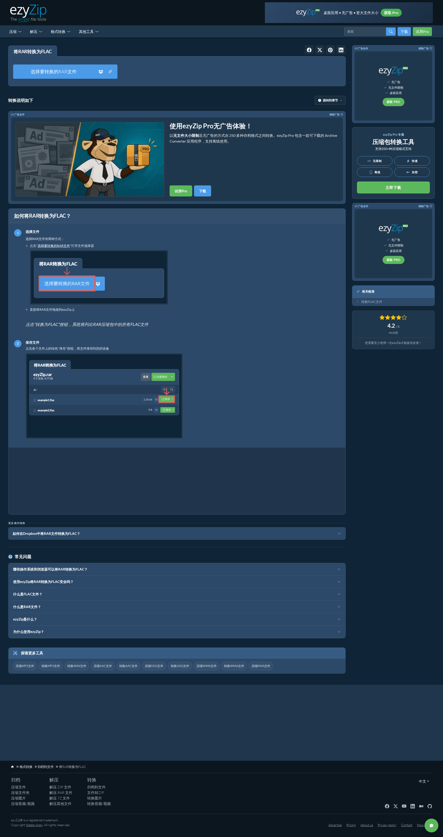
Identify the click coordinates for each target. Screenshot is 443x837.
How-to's (423, 825)
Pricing (351, 825)
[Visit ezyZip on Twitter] (395, 805)
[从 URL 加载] (110, 71)
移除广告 (334, 114)
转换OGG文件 (180, 666)
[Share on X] (319, 49)
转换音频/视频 (99, 803)
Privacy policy (387, 825)
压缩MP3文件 (25, 666)
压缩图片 (18, 798)
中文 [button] (421, 781)
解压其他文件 (60, 803)
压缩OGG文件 (154, 666)
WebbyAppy (34, 825)
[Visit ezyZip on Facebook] (387, 805)
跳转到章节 (330, 100)
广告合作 (19, 114)
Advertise (335, 825)
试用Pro (422, 31)
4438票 (393, 332)
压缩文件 (18, 787)
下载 (404, 31)
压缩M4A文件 (260, 666)
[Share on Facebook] (309, 49)
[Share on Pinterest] (330, 49)
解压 (33, 31)
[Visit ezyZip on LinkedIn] (412, 805)
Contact (406, 825)
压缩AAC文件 (103, 666)
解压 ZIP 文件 (60, 787)
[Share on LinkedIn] (341, 49)
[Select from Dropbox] (101, 71)
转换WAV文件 (76, 666)
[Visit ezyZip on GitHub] (430, 805)
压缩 (13, 31)
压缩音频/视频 (23, 803)
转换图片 (94, 798)
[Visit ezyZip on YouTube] (404, 805)
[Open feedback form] (431, 825)
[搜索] (391, 31)
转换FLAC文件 (371, 302)
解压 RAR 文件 (60, 792)
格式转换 (58, 31)
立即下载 (393, 187)
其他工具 (86, 31)
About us (366, 825)
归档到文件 (96, 787)
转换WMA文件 (234, 666)
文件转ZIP (95, 792)
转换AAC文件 (128, 666)
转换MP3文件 (51, 666)
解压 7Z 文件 (59, 798)
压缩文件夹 (20, 792)
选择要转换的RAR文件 (54, 71)
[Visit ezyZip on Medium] (421, 805)
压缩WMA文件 (207, 666)
